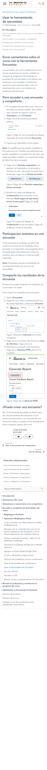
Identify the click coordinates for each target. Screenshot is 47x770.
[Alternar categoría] (2, 496)
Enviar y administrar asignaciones (17, 473)
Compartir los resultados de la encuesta (18, 46)
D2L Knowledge (10, 25)
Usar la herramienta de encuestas (17, 465)
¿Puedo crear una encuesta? (14, 50)
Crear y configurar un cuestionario (17, 477)
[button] (39, 3)
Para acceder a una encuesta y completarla (20, 39)
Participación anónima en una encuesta (18, 43)
